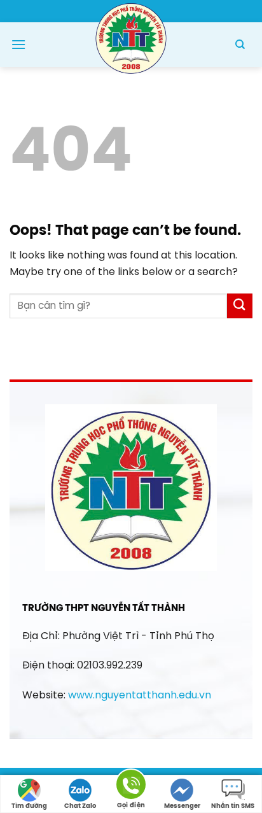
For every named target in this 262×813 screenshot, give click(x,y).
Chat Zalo (80, 806)
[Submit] (239, 305)
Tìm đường (29, 806)
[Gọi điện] (131, 787)
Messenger (182, 806)
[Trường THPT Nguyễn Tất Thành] (131, 37)
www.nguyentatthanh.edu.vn (139, 695)
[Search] (240, 44)
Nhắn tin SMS (232, 806)
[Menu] (18, 44)
